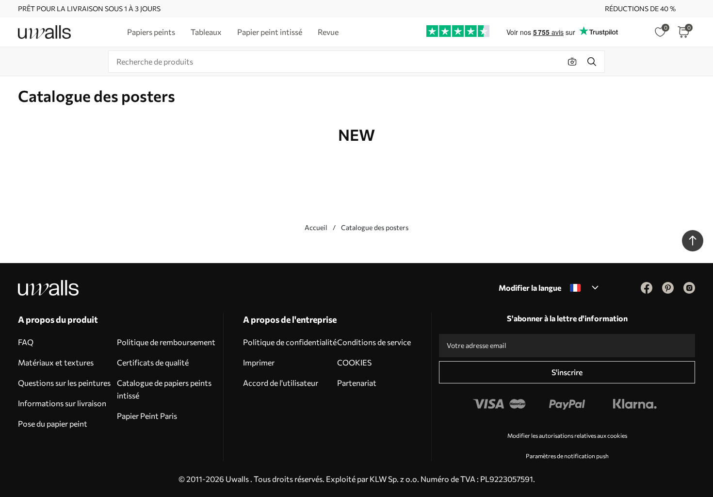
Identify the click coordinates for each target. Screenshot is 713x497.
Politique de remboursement (166, 342)
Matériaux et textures (56, 362)
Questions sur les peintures (64, 382)
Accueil (316, 227)
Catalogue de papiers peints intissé (164, 389)
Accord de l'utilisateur (280, 382)
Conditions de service (374, 342)
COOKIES (354, 362)
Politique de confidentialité (290, 342)
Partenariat (356, 382)
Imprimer (259, 362)
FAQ (25, 342)
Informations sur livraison (62, 403)
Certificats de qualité (153, 362)
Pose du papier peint (52, 423)
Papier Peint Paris (147, 415)
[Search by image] (572, 61)
